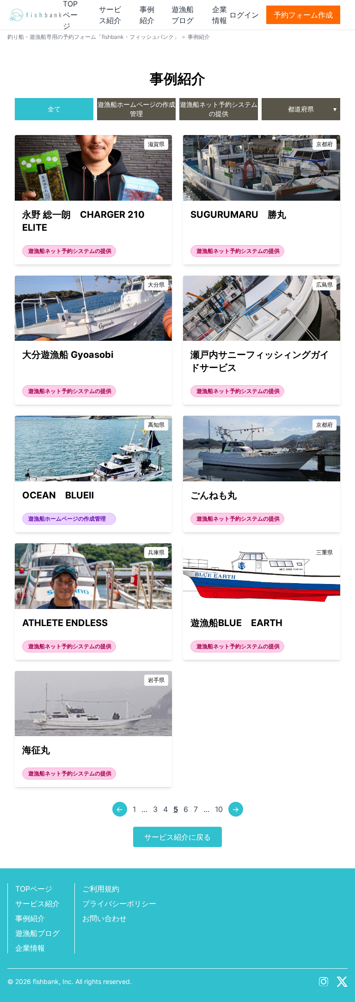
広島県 (324, 284)
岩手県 (156, 679)
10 (219, 809)
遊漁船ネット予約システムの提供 (218, 108)
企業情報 (30, 948)
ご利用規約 (100, 888)
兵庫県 (156, 552)
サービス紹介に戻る (177, 837)
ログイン (244, 14)
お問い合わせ (104, 918)
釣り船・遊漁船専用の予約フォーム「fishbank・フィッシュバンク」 (93, 36)
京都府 (324, 144)
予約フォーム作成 (303, 14)
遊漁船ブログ (37, 933)
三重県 (324, 552)
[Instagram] (323, 981)
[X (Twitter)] (342, 981)
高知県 (156, 424)
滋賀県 (156, 144)
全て (54, 109)
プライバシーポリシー (119, 903)
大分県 (156, 284)
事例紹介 (30, 918)
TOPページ (33, 888)
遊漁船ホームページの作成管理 (136, 108)
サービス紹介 (37, 903)
